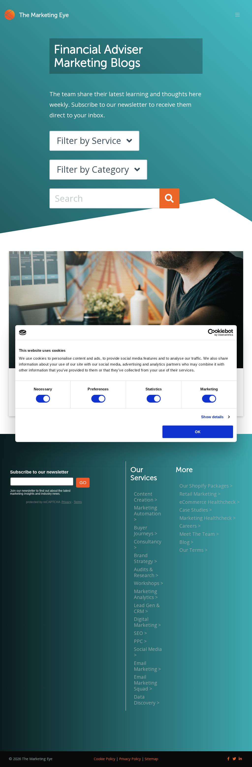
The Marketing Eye (44, 15)
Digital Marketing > (147, 622)
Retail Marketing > (199, 494)
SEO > (140, 633)
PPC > (140, 641)
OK (198, 432)
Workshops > (148, 583)
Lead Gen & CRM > (147, 608)
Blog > (186, 542)
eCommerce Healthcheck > (209, 502)
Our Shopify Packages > (206, 486)
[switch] (98, 399)
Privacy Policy (130, 758)
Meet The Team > (199, 534)
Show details (212, 417)
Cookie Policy (104, 758)
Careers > (190, 526)
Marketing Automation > (147, 514)
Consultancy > (147, 544)
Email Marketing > (147, 666)
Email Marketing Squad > (145, 683)
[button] (237, 15)
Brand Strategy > (145, 558)
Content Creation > (145, 497)
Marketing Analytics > (146, 594)
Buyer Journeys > (145, 530)
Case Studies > (195, 509)
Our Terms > (193, 550)
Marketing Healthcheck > (207, 518)
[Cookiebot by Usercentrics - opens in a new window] (211, 332)
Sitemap (151, 758)
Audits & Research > (146, 572)
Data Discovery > (146, 699)
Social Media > (148, 652)
